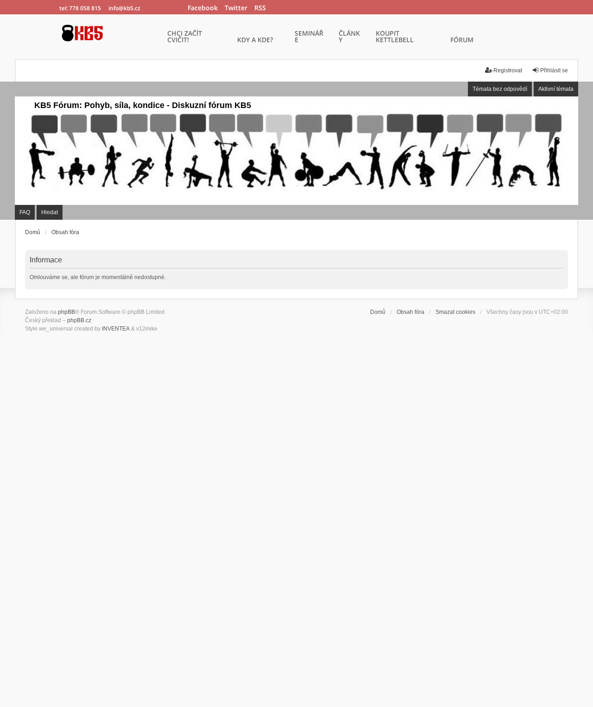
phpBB (66, 312)
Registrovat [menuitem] (507, 70)
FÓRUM (461, 40)
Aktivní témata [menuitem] (556, 89)
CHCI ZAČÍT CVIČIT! (184, 37)
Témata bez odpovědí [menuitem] (500, 89)
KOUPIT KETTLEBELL (395, 37)
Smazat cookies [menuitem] (455, 312)
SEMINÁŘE (309, 37)
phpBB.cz (79, 320)
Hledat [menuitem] (49, 212)
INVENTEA (116, 328)
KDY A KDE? (255, 40)
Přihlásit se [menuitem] (554, 70)
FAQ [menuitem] (24, 212)
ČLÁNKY (349, 37)
